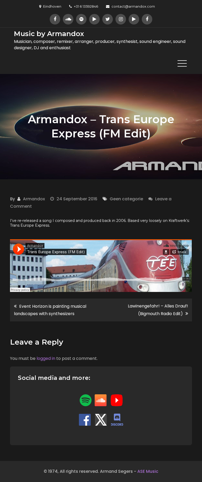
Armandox (34, 199)
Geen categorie (126, 199)
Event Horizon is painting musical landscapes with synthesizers (50, 310)
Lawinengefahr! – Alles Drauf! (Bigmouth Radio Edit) (158, 310)
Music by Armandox (49, 33)
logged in (46, 358)
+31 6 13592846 (86, 6)
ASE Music (147, 471)
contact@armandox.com (133, 6)
